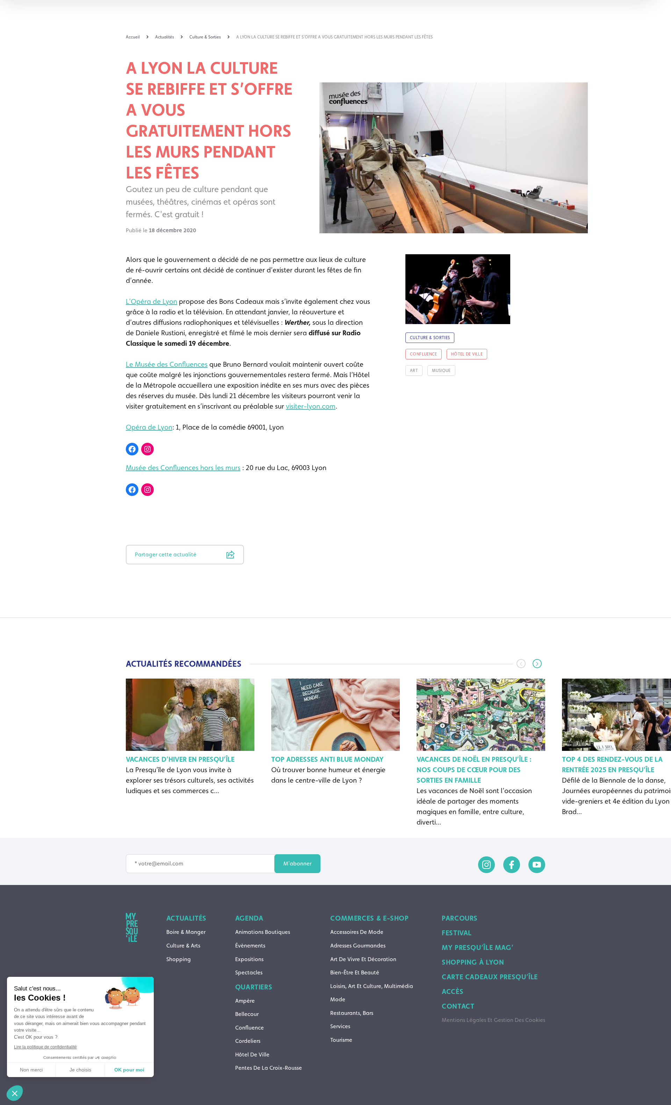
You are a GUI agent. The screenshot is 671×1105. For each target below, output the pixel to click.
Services (340, 1026)
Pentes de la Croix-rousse (268, 1067)
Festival (457, 933)
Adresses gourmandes (357, 945)
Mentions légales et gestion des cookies (493, 1020)
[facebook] (511, 864)
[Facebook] (132, 449)
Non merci (31, 1070)
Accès (452, 991)
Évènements (250, 945)
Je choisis (80, 1070)
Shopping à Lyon (473, 962)
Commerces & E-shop (369, 918)
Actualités (186, 918)
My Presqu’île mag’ (477, 947)
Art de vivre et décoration (363, 959)
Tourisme (341, 1040)
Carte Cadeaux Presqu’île (490, 977)
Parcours (460, 918)
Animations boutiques (262, 932)
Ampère (245, 1000)
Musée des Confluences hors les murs (183, 467)
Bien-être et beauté (354, 972)
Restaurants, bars (351, 1013)
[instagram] (486, 864)
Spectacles (248, 972)
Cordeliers (247, 1041)
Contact (458, 1006)
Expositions (249, 959)
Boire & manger (185, 932)
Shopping (178, 959)
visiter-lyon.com (311, 406)
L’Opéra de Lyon (151, 301)
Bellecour (247, 1014)
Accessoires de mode (356, 932)
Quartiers (254, 987)
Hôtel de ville (252, 1054)
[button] (537, 663)
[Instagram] (147, 449)
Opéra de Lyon (149, 427)
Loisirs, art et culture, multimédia (371, 986)
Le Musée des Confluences (167, 364)
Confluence (249, 1027)
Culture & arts (183, 945)
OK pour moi (129, 1070)
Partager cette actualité (165, 554)
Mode (337, 999)
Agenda (249, 918)
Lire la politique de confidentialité (45, 1047)
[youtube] (536, 864)
